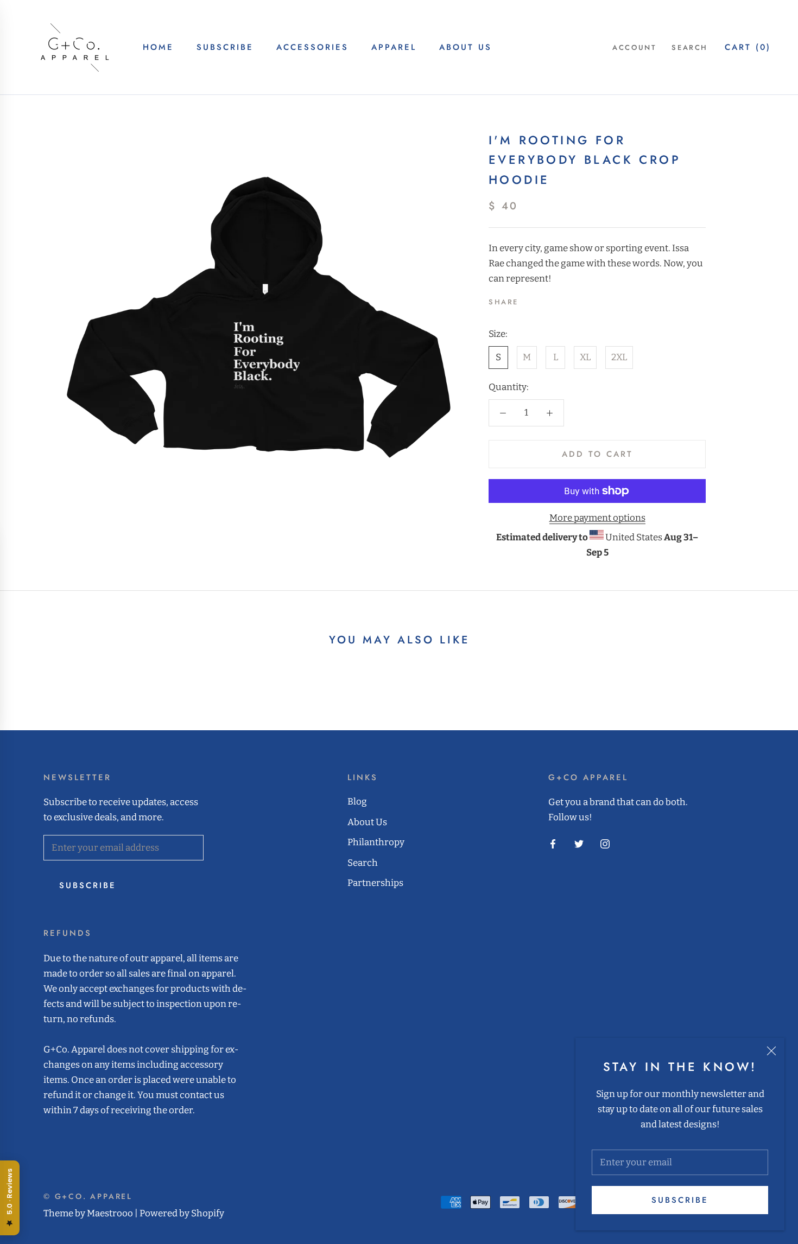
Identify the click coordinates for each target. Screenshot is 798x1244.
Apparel (393, 47)
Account (634, 47)
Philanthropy (375, 842)
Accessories (312, 47)
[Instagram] (605, 843)
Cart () (748, 47)
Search (690, 47)
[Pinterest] (557, 299)
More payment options (597, 518)
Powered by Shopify (182, 1213)
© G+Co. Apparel (87, 1196)
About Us (465, 47)
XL (585, 357)
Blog (357, 801)
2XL (619, 357)
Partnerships (375, 883)
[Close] (771, 1051)
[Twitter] (543, 299)
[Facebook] (528, 299)
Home (158, 47)
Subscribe (679, 1200)
